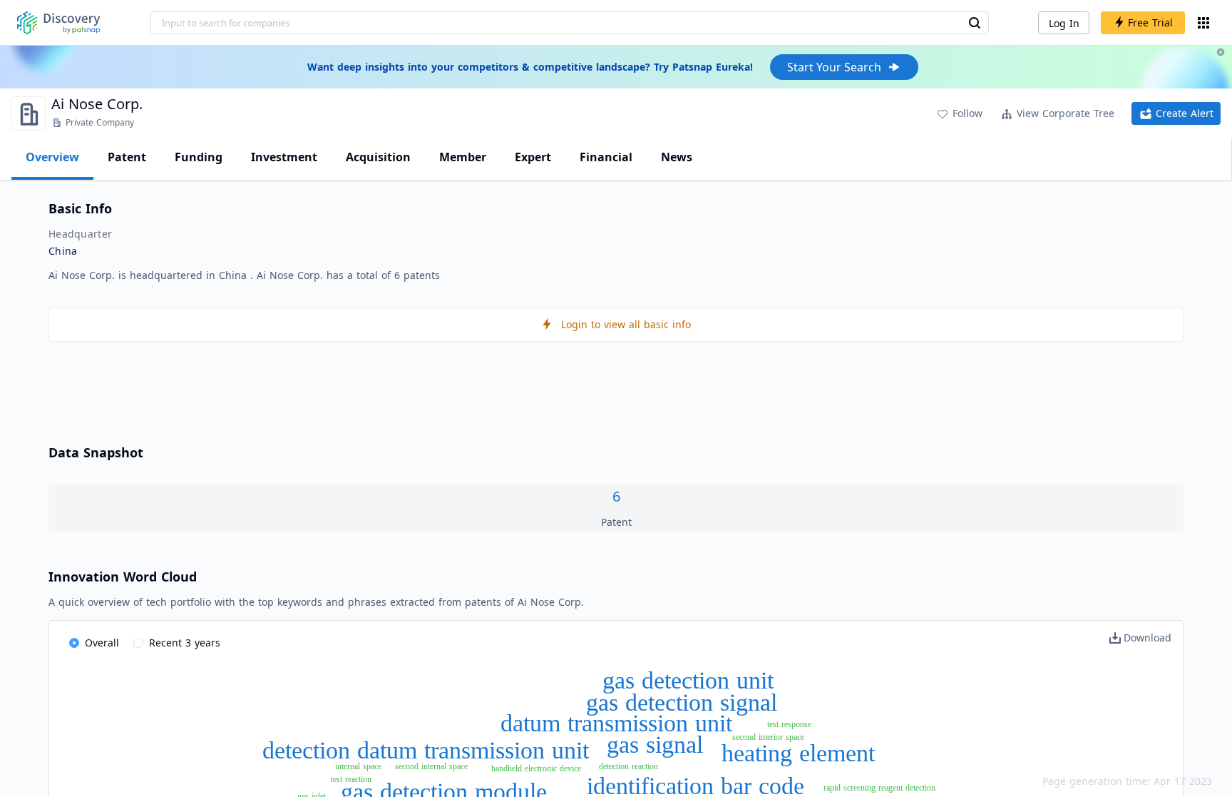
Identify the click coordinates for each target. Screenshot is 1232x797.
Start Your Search (834, 67)
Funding (198, 157)
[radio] (94, 643)
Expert (533, 157)
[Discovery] (59, 22)
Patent (127, 157)
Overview (52, 157)
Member (462, 157)
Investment (284, 157)
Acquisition (378, 157)
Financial (606, 157)
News (676, 157)
